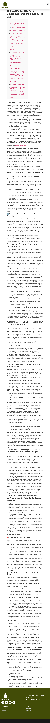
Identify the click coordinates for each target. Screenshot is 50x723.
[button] (48, 4)
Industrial (28, 712)
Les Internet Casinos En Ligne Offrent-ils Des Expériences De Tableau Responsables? (18, 89)
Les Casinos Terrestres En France (17, 33)
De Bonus (12, 55)
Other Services (29, 713)
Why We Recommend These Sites (17, 23)
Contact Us (4, 710)
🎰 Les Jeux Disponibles (15, 50)
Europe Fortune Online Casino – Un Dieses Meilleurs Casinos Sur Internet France (18, 45)
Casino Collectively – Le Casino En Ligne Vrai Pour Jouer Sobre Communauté (17, 58)
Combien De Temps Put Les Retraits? (18, 91)
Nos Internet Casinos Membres (16, 82)
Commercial (28, 710)
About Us (4, 708)
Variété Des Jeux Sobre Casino (16, 78)
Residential (28, 708)
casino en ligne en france (20, 145)
